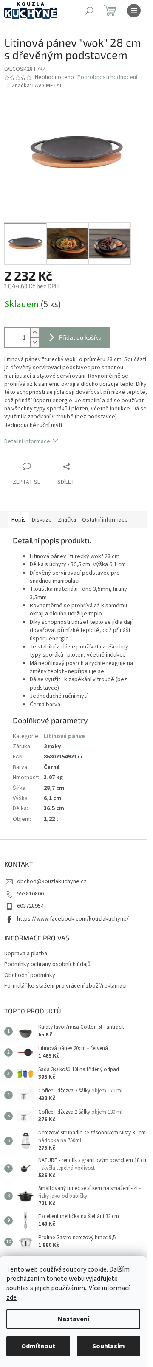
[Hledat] (89, 10)
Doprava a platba (25, 953)
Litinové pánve (64, 736)
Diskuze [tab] (42, 520)
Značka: (36, 85)
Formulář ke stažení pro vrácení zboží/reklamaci (65, 986)
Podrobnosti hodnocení (107, 77)
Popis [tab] (18, 520)
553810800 (30, 894)
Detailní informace (27, 441)
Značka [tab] (67, 520)
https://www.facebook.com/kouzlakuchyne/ (73, 919)
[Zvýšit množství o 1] (34, 332)
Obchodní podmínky (29, 975)
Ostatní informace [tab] (105, 520)
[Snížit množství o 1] (34, 342)
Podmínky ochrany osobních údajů (47, 964)
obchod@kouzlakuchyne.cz (52, 881)
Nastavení (73, 1319)
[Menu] (133, 10)
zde (11, 1297)
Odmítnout (38, 1346)
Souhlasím (108, 1346)
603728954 (30, 906)
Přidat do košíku (80, 337)
